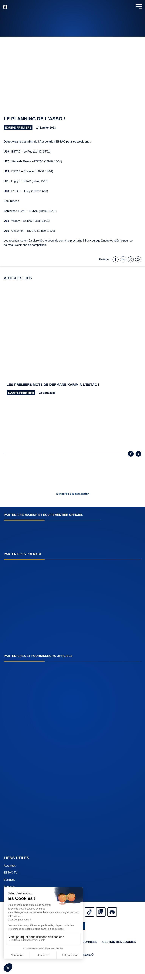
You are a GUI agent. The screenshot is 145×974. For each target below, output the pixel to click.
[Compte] (5, 7)
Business (9, 879)
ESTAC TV (10, 872)
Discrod (112, 912)
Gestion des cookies (119, 941)
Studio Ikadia (82, 954)
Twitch (101, 912)
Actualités (10, 865)
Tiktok (89, 912)
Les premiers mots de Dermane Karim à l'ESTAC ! (53, 385)
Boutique (9, 886)
